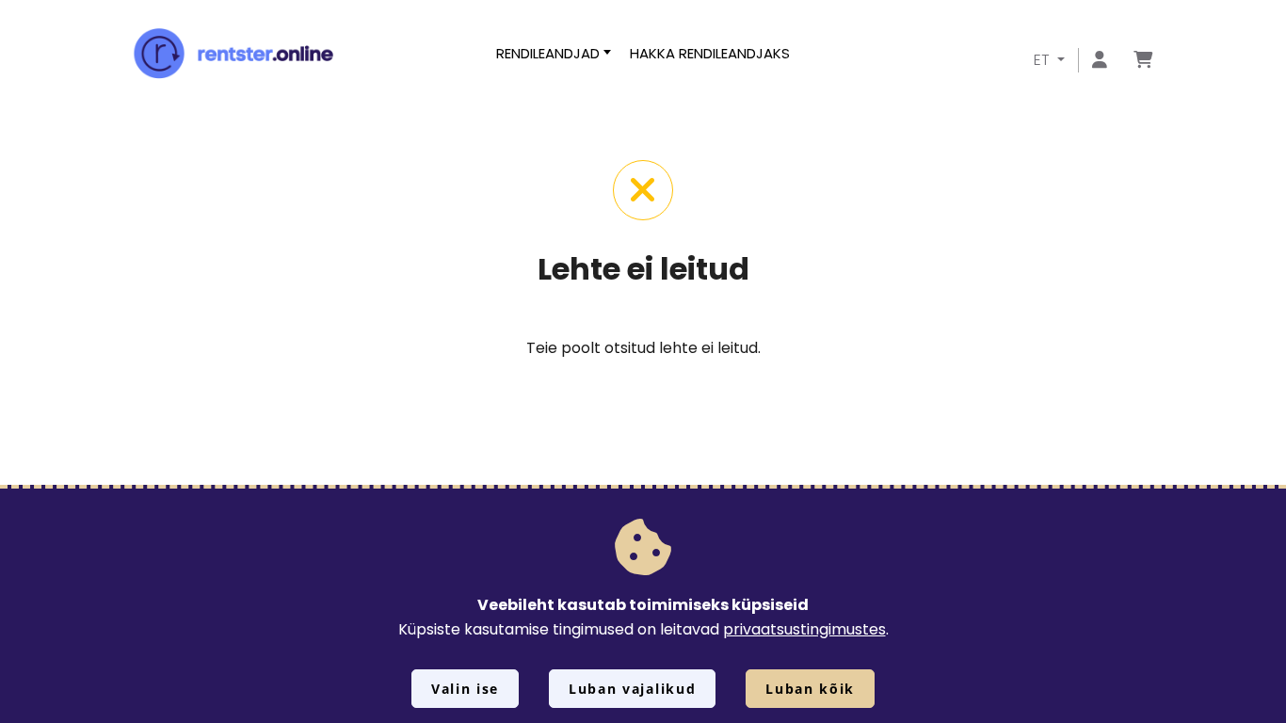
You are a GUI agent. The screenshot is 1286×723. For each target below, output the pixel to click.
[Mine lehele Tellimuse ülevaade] (1142, 60)
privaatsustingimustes (804, 629)
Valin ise (465, 689)
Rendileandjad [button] (548, 53)
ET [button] (1043, 60)
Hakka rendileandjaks (710, 53)
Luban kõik (810, 689)
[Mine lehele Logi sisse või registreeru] (1099, 60)
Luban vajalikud (632, 689)
